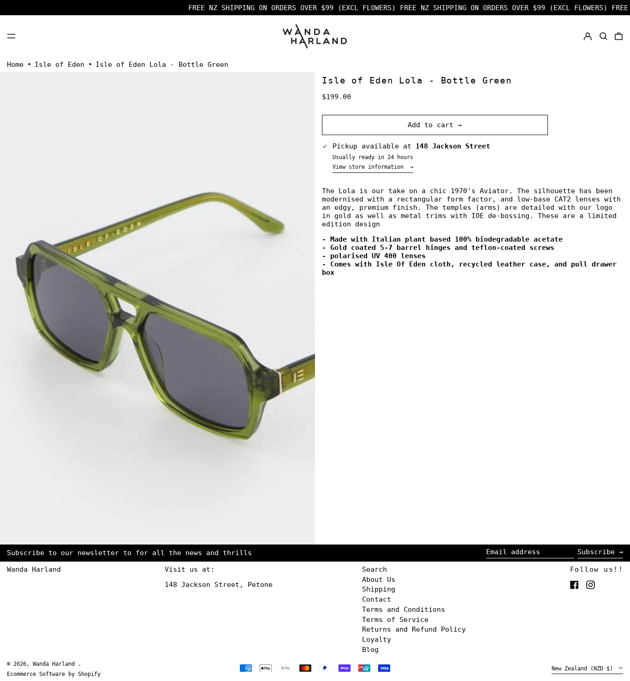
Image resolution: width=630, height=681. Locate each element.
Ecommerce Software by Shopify (54, 674)
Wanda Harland (34, 569)
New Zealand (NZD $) (584, 668)
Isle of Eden (59, 64)
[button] (603, 36)
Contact (376, 599)
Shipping (378, 589)
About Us (378, 579)
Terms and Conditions (403, 609)
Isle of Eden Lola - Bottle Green (161, 64)
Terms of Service (395, 620)
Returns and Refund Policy (414, 629)
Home (15, 64)
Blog (370, 649)
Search (374, 569)
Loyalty (376, 639)
